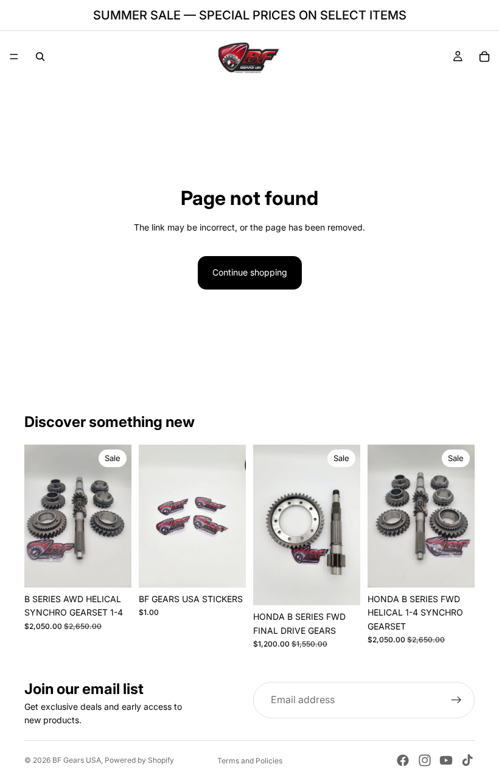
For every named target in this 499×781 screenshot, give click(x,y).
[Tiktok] (467, 760)
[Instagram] (424, 760)
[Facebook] (403, 760)
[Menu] (14, 57)
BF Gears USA (76, 760)
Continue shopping (249, 272)
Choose (351, 586)
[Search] (40, 56)
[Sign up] (456, 700)
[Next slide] (118, 516)
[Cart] (484, 56)
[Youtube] (446, 760)
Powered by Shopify (139, 760)
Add (123, 568)
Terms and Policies (249, 760)
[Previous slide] (37, 516)
